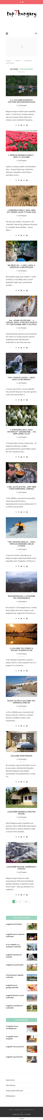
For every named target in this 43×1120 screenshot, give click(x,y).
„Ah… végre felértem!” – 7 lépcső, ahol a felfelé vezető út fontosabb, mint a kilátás (21, 322)
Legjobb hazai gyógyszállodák (12, 986)
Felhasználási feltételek (14, 1091)
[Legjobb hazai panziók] (32, 1047)
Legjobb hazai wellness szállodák (15, 935)
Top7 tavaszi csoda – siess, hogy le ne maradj (21, 379)
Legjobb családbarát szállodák (14, 1007)
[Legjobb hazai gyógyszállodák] (32, 986)
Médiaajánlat (10, 1096)
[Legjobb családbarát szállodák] (32, 1006)
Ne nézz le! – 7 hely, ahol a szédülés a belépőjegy (21, 266)
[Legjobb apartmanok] (32, 1057)
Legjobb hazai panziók (15, 1047)
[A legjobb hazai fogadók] (32, 1037)
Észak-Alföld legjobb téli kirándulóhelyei (21, 702)
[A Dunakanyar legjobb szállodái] (32, 975)
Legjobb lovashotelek (14, 965)
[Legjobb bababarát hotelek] (32, 955)
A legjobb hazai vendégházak (12, 1027)
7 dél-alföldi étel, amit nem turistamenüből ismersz (21, 488)
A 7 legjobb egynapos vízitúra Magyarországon (21, 101)
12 (26, 901)
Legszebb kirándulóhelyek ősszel (22, 813)
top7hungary (22, 105)
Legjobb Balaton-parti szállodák (15, 997)
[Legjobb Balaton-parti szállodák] (32, 996)
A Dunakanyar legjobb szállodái (14, 976)
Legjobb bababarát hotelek (14, 956)
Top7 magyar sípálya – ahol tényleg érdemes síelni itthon (21, 544)
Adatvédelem (10, 1085)
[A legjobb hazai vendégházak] (32, 1027)
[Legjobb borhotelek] (32, 924)
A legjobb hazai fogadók (12, 1038)
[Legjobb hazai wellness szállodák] (32, 935)
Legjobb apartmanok (21, 756)
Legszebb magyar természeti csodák (21, 868)
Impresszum (10, 1080)
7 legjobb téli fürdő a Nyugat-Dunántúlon (21, 649)
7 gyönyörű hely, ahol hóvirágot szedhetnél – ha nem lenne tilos (21, 432)
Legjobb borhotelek (14, 924)
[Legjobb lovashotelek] (32, 965)
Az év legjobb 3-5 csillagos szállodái (13, 946)
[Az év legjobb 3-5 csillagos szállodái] (32, 945)
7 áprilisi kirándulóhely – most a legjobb (21, 156)
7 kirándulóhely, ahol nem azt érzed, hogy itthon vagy (21, 211)
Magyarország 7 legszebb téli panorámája (21, 597)
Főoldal (8, 60)
